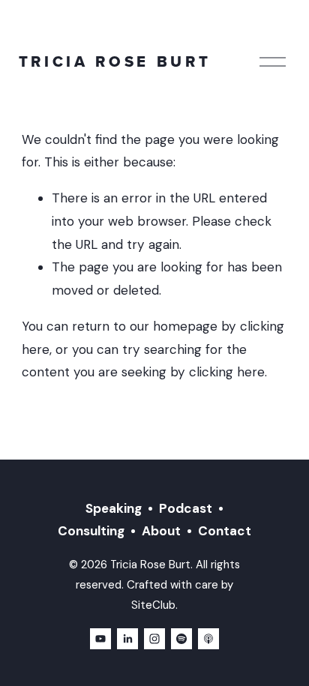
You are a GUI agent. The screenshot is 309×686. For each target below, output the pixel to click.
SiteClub (153, 605)
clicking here (227, 372)
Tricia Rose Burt (115, 61)
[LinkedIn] (127, 638)
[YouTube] (100, 638)
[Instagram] (154, 638)
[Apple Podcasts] (208, 638)
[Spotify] (181, 638)
